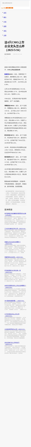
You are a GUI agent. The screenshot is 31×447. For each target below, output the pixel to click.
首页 (5, 13)
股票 (5, 26)
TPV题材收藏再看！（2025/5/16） (15, 301)
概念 (5, 17)
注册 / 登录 (9, 8)
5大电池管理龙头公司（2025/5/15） (15, 329)
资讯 (5, 31)
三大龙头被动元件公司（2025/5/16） (15, 228)
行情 (5, 22)
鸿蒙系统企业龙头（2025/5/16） (14, 257)
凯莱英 (7, 74)
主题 (5, 35)
